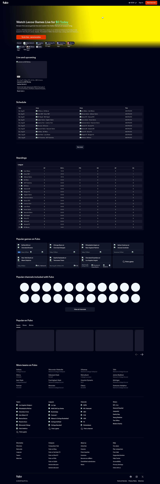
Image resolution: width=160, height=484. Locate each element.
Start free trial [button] (151, 2)
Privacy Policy (133, 481)
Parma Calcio (27, 209)
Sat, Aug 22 (21, 114)
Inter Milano (27, 171)
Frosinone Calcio (28, 197)
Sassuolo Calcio (28, 212)
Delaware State (54, 375)
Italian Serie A (30, 43)
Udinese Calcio (28, 177)
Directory (141, 481)
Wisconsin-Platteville (56, 369)
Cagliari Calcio (28, 194)
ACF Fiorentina (28, 183)
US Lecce (26, 221)
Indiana (18, 369)
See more (80, 147)
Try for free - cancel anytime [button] (31, 37)
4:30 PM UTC (128, 114)
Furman (18, 385)
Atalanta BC (27, 188)
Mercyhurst (85, 375)
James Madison (118, 375)
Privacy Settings (118, 464)
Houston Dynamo (87, 380)
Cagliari (40, 43)
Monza (72, 43)
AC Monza (26, 227)
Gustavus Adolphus (120, 385)
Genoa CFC (27, 200)
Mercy (18, 375)
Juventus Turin (27, 203)
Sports (18, 325)
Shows (25, 325)
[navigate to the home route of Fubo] (5, 2)
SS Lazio (21, 46)
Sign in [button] (141, 2)
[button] (137, 354)
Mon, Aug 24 (22, 134)
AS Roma (31, 46)
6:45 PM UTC (128, 120)
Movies (31, 325)
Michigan (116, 380)
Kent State (19, 380)
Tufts (114, 369)
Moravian (52, 385)
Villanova (84, 369)
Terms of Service (122, 481)
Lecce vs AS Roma (24, 82)
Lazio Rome (27, 206)
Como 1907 (27, 174)
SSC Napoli (27, 215)
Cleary (83, 385)
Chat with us (117, 467)
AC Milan (26, 180)
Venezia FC (27, 224)
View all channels (80, 309)
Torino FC (26, 218)
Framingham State (55, 380)
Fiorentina (62, 43)
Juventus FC (51, 43)
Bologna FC (27, 191)
